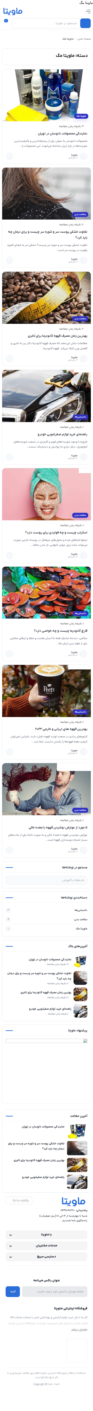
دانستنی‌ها (80, 416)
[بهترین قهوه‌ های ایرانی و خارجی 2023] (46, 691)
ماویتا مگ (81, 116)
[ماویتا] (13, 11)
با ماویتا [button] (46, 1235)
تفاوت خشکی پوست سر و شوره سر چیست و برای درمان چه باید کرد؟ (39, 976)
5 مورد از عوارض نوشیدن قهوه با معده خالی (58, 827)
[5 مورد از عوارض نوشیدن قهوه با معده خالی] (46, 789)
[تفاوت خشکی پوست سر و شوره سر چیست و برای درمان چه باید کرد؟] (46, 194)
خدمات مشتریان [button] (46, 1246)
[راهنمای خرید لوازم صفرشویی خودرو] (46, 396)
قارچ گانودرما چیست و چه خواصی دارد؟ (60, 631)
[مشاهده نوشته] (9, 156)
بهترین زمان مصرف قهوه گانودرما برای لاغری (57, 336)
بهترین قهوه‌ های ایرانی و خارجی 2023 (61, 729)
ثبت (13, 1291)
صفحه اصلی (84, 39)
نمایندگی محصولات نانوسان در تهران (62, 133)
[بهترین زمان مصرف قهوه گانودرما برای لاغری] (46, 298)
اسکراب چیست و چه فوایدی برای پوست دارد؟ (56, 532)
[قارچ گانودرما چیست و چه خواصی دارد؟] (46, 593)
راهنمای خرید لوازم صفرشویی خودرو (62, 434)
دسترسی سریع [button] (46, 1257)
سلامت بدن (80, 214)
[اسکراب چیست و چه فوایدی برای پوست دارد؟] (46, 494)
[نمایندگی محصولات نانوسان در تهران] (46, 95)
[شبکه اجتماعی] (56, 1271)
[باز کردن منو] (88, 11)
